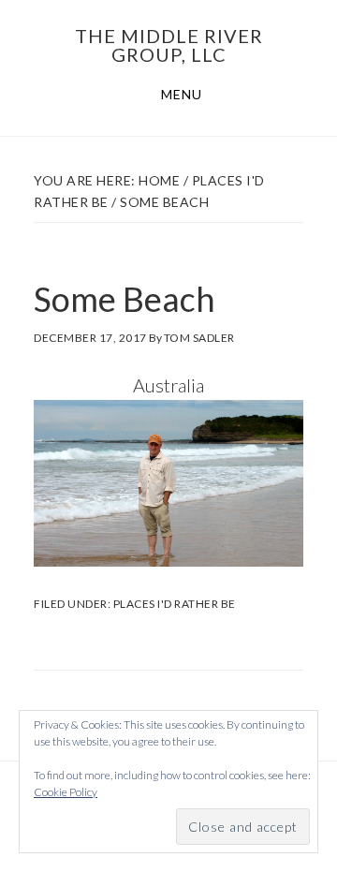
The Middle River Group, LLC (169, 45)
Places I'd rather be (174, 604)
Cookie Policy (65, 792)
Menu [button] (181, 94)
